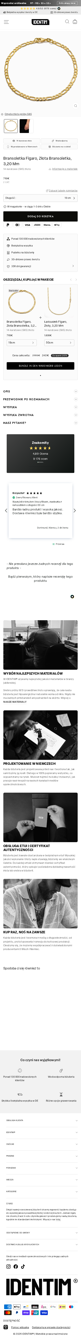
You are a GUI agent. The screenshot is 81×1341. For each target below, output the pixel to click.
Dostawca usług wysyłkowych (22, 1244)
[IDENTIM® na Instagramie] (8, 1266)
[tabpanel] (18, 991)
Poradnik (11, 1168)
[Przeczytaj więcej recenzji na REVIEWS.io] (40, 464)
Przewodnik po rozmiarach (26, 399)
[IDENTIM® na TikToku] (23, 1266)
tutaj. (58, 1219)
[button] (6, 510)
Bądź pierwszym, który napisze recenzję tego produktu (40, 579)
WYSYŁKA (10, 407)
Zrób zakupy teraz (67, 3)
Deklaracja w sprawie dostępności (51, 1327)
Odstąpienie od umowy (18, 1232)
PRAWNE (10, 1156)
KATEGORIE (11, 1191)
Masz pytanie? (14, 423)
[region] (40, 510)
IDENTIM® (10, 1132)
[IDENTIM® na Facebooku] (16, 1266)
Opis (6, 391)
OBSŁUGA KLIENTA (14, 1120)
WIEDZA (9, 1179)
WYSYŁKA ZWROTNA (18, 415)
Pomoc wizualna (20, 1327)
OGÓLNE (10, 1144)
